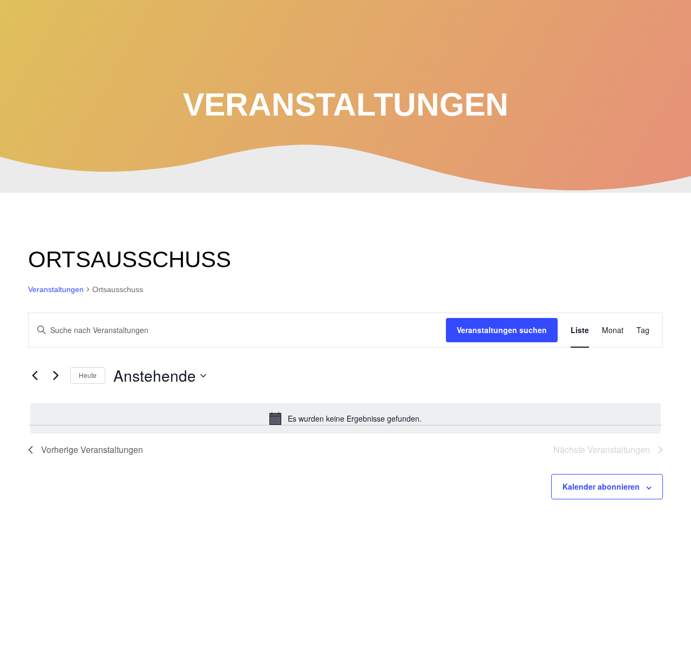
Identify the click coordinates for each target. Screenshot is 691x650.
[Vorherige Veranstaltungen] (34, 375)
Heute (88, 375)
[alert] (345, 418)
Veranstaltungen (56, 289)
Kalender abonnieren (601, 486)
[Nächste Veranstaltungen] (55, 375)
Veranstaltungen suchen (502, 329)
